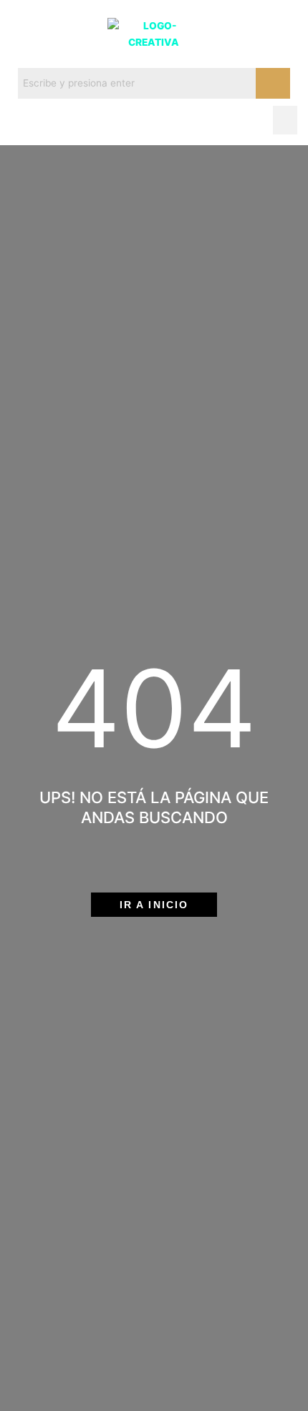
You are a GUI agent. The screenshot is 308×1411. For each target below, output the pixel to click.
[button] (285, 120)
